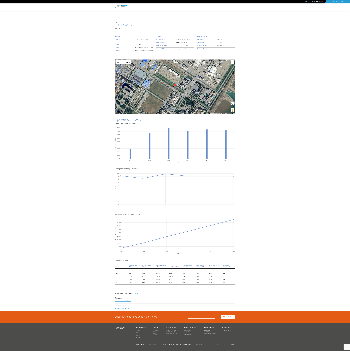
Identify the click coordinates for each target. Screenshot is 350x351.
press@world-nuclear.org (210, 333)
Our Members (138, 334)
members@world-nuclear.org (190, 331)
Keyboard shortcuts (212, 113)
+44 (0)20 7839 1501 (171, 331)
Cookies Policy (153, 344)
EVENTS (222, 9)
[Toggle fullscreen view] (232, 62)
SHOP (312, 1)
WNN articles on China (122, 308)
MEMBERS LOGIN (319, 1)
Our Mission (138, 330)
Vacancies (138, 335)
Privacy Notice (140, 344)
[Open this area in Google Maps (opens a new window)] (118, 113)
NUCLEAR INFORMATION (141, 9)
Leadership (138, 332)
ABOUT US (184, 9)
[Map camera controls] (232, 103)
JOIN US (306, 1)
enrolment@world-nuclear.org (190, 336)
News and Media (164, 9)
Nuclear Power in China (123, 301)
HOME (116, 16)
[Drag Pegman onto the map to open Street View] (232, 110)
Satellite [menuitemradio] (127, 62)
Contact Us (138, 337)
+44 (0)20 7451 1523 (209, 331)
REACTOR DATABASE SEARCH (136, 16)
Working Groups (203, 9)
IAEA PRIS (137, 293)
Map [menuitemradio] (118, 62)
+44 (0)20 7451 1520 (171, 330)
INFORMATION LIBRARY (123, 16)
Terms (233, 113)
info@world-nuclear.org (172, 333)
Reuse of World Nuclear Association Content (177, 344)
